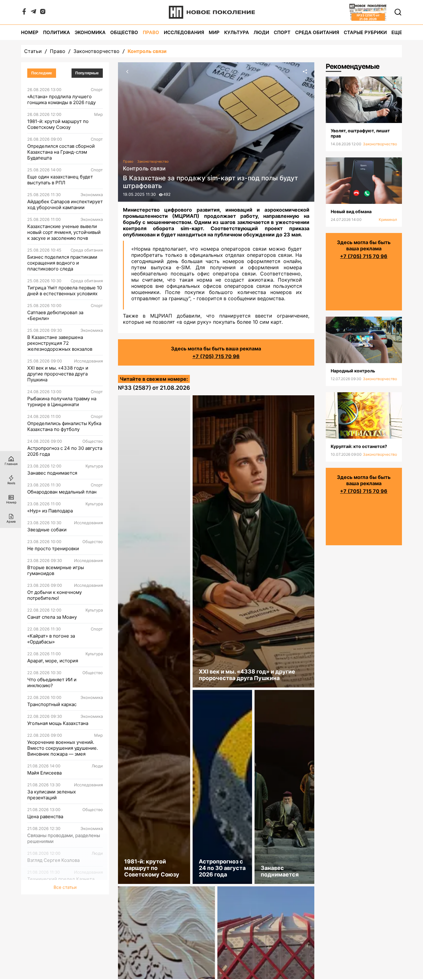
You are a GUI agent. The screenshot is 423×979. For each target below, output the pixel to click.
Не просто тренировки (53, 548)
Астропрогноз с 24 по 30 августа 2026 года (64, 451)
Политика (56, 32)
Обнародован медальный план (62, 492)
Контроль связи (147, 51)
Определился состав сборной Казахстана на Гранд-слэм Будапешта (61, 152)
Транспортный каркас (51, 704)
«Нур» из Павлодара (50, 511)
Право (151, 32)
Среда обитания (317, 32)
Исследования (184, 32)
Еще (396, 32)
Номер (29, 32)
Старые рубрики (365, 32)
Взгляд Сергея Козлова (53, 860)
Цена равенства (45, 816)
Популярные (87, 73)
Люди (261, 32)
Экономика (90, 32)
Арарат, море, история (52, 661)
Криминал (388, 219)
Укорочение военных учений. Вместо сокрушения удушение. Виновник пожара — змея (62, 748)
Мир (214, 32)
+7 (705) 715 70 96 (216, 356)
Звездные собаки (47, 530)
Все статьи (65, 887)
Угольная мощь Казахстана (57, 723)
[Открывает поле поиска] (398, 12)
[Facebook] (24, 13)
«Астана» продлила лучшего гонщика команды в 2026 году (61, 99)
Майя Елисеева (44, 773)
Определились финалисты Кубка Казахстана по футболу (64, 426)
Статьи (33, 51)
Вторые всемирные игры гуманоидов (55, 570)
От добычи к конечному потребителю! (54, 595)
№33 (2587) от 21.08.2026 (154, 387)
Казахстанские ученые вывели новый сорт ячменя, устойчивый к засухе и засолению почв (64, 232)
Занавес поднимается (52, 473)
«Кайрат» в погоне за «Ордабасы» (51, 639)
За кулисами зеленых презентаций (51, 795)
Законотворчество (96, 51)
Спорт (282, 32)
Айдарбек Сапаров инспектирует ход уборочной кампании (65, 204)
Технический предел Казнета (60, 879)
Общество (124, 32)
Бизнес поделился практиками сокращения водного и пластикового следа (62, 263)
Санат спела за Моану (52, 617)
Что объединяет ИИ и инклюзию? (51, 682)
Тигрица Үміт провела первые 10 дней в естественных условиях (64, 290)
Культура (236, 32)
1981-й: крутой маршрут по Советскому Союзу (58, 124)
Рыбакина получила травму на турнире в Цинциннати (61, 401)
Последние (41, 73)
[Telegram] (33, 13)
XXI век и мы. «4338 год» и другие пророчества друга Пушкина (57, 374)
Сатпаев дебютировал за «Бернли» (55, 315)
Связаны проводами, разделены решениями (63, 838)
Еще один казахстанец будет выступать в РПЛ (60, 180)
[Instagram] (43, 13)
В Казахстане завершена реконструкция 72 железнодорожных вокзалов (59, 343)
